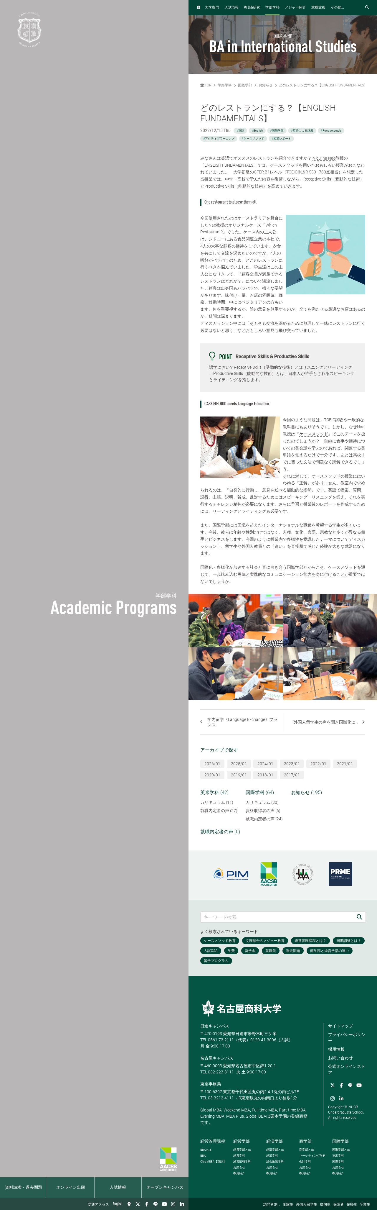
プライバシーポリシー (346, 1037)
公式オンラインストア (346, 1069)
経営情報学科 (242, 1161)
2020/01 (212, 775)
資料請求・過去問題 (23, 1188)
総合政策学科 (275, 1161)
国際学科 (338, 1161)
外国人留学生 (306, 1204)
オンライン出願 (70, 1188)
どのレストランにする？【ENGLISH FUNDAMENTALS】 (323, 85)
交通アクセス (98, 1204)
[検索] (359, 917)
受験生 (288, 1204)
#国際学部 (277, 130)
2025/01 (239, 763)
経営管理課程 (212, 1141)
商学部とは (306, 1149)
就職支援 (318, 7)
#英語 (240, 130)
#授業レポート (281, 138)
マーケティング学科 (312, 1155)
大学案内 (212, 7)
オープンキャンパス (164, 1188)
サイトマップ (340, 1026)
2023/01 (292, 763)
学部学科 (272, 7)
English (118, 1204)
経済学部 (274, 1141)
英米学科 (338, 1155)
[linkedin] (182, 1204)
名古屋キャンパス (216, 1058)
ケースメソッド (313, 434)
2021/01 (345, 763)
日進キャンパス (214, 1026)
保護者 (338, 1204)
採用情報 (336, 1049)
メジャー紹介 (295, 7)
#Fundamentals (331, 130)
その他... (337, 7)
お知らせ (266, 85)
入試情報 (118, 1188)
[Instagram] (173, 1204)
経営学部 (241, 1141)
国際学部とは (341, 1149)
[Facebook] (146, 1204)
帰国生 (325, 1204)
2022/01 (318, 763)
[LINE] (155, 1204)
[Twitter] (137, 1204)
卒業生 (365, 1204)
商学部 (305, 1141)
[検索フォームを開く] (367, 7)
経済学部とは (275, 1149)
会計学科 (305, 1161)
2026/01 (212, 763)
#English (257, 130)
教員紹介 (239, 1173)
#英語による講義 (302, 130)
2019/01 (239, 775)
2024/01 (265, 763)
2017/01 (292, 775)
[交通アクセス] (129, 1204)
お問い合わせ (340, 1057)
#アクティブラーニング (218, 138)
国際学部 (245, 85)
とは (205, 1149)
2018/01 (265, 775)
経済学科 (272, 1155)
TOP (207, 85)
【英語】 (213, 1161)
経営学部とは (242, 1149)
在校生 (351, 1204)
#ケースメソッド (253, 138)
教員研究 (252, 7)
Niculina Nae (323, 158)
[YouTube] (164, 1204)
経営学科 (239, 1155)
